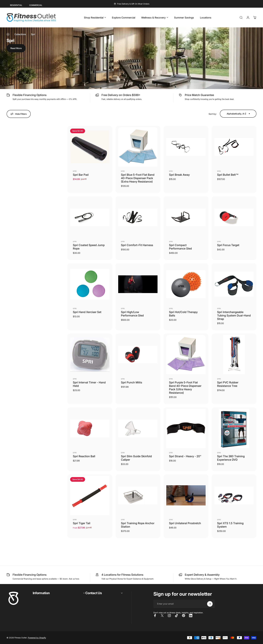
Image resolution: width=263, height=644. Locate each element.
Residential (16, 5)
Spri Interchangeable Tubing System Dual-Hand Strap (234, 315)
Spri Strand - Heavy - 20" (185, 456)
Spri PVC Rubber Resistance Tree (227, 384)
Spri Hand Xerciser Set (87, 312)
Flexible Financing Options (29, 95)
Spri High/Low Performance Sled (132, 313)
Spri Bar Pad (80, 174)
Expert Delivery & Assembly (202, 574)
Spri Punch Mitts (131, 382)
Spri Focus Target (228, 245)
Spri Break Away (179, 174)
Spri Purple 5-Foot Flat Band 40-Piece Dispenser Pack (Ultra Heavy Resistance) (185, 387)
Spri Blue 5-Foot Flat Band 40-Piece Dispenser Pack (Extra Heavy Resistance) (137, 178)
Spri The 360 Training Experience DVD (231, 458)
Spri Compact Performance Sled (180, 246)
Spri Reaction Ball (84, 456)
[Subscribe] (210, 604)
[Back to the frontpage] (8, 34)
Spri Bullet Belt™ (227, 174)
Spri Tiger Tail (81, 523)
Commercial (35, 5)
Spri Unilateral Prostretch (185, 523)
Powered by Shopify (37, 637)
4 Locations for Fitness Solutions (122, 574)
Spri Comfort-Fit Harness (137, 245)
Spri (75, 171)
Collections (20, 34)
